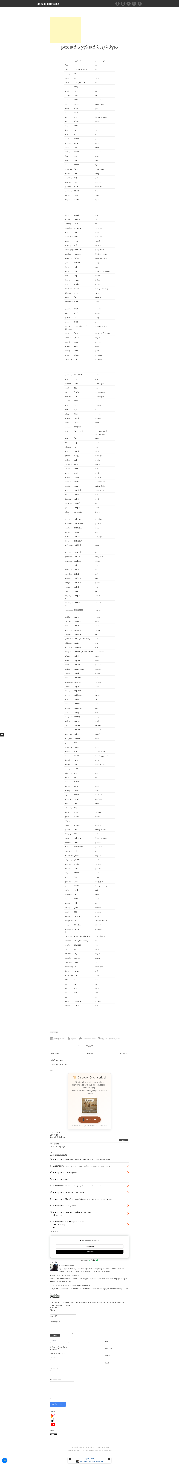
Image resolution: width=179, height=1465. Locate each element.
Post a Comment (59, 1065)
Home (90, 1053)
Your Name (54, 1357)
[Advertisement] (65, 30)
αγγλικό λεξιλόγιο (114, 1039)
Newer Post (56, 1053)
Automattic (78, 1450)
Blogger (106, 1447)
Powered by (84, 1260)
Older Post (123, 1053)
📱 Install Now (89, 1119)
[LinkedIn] (135, 3)
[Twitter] (129, 3)
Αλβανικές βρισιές (67, 1265)
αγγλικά (104, 1039)
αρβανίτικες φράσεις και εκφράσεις (65, 1275)
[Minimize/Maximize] (109, 1459)
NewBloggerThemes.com (103, 1450)
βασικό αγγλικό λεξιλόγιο (89, 47)
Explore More (89, 1459)
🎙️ (4, 1460)
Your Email (54, 1369)
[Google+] (123, 3)
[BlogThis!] (53, 1032)
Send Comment (57, 1404)
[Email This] (51, 1032)
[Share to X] (55, 1032)
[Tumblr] (140, 3)
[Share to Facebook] (57, 1032)
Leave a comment (89, 1039)
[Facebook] (118, 3)
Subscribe (89, 1252)
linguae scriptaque (48, 3)
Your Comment (55, 1380)
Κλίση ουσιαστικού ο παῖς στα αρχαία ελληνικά (70, 1285)
